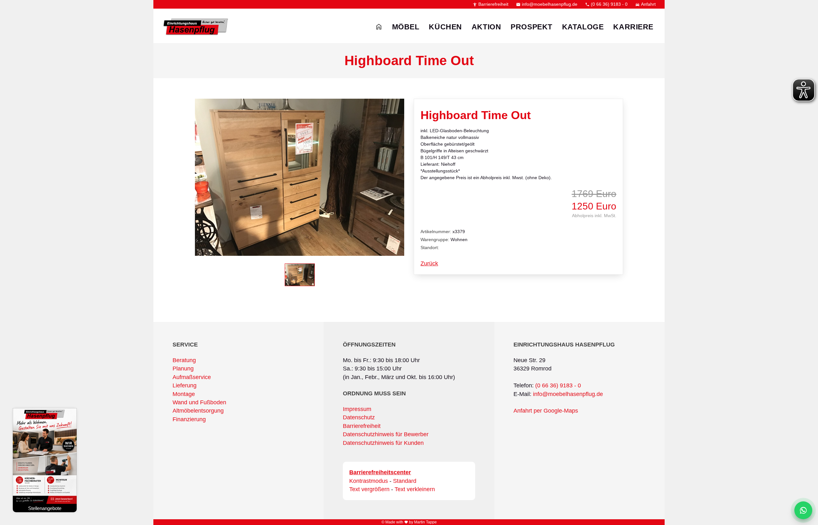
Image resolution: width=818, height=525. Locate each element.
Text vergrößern (369, 489)
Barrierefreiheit (490, 4)
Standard (404, 481)
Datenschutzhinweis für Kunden (383, 443)
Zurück (429, 263)
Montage (184, 394)
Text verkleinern (415, 489)
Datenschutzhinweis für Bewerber (385, 434)
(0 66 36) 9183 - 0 (606, 4)
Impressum (357, 409)
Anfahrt (645, 4)
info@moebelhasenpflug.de (546, 4)
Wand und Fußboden (199, 402)
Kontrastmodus (368, 481)
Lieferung (185, 385)
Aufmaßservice (192, 377)
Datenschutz (359, 417)
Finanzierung (189, 419)
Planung (183, 368)
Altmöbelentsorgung (198, 410)
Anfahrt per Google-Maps (545, 410)
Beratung (184, 360)
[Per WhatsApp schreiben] (803, 510)
